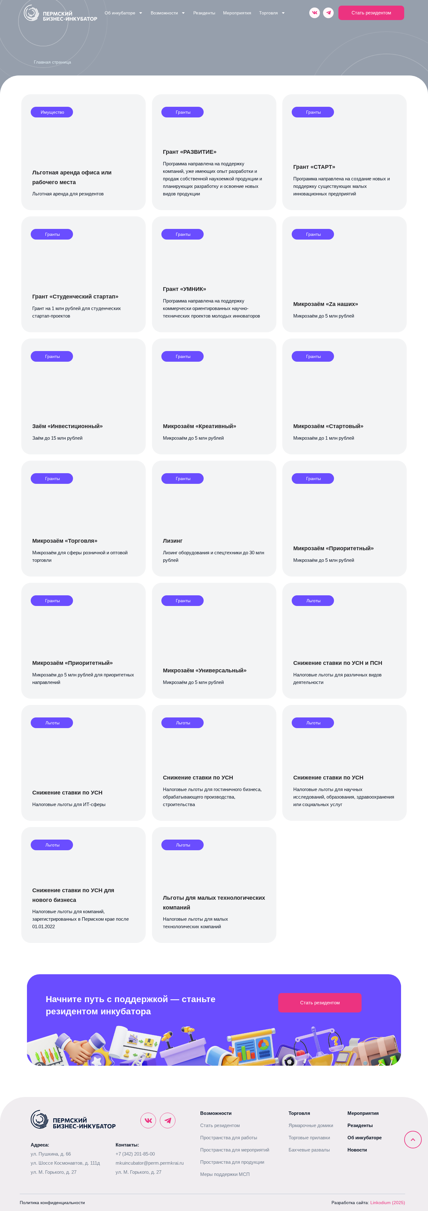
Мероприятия (237, 12)
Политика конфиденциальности (52, 1202)
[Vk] (314, 13)
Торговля (268, 12)
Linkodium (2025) (387, 1202)
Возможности (164, 12)
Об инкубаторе (120, 12)
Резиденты (204, 12)
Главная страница (52, 62)
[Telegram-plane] (328, 13)
